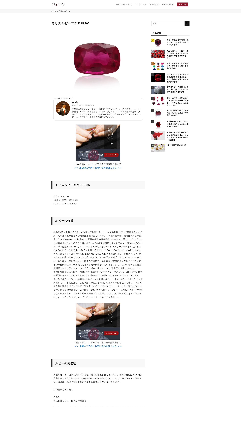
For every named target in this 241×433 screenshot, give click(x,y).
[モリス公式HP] (58, 4)
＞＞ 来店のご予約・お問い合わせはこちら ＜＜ (98, 168)
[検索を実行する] (187, 23)
